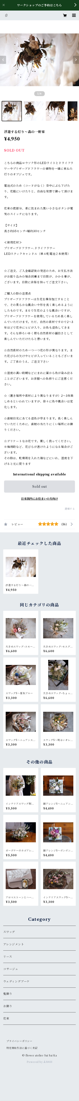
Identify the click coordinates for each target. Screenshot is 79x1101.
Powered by (35, 1061)
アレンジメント (13, 944)
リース (7, 956)
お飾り (7, 1006)
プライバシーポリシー (19, 1041)
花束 (6, 1018)
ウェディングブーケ (16, 981)
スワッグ (9, 932)
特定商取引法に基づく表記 (22, 1048)
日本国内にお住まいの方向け (39, 499)
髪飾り (7, 994)
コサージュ (10, 969)
